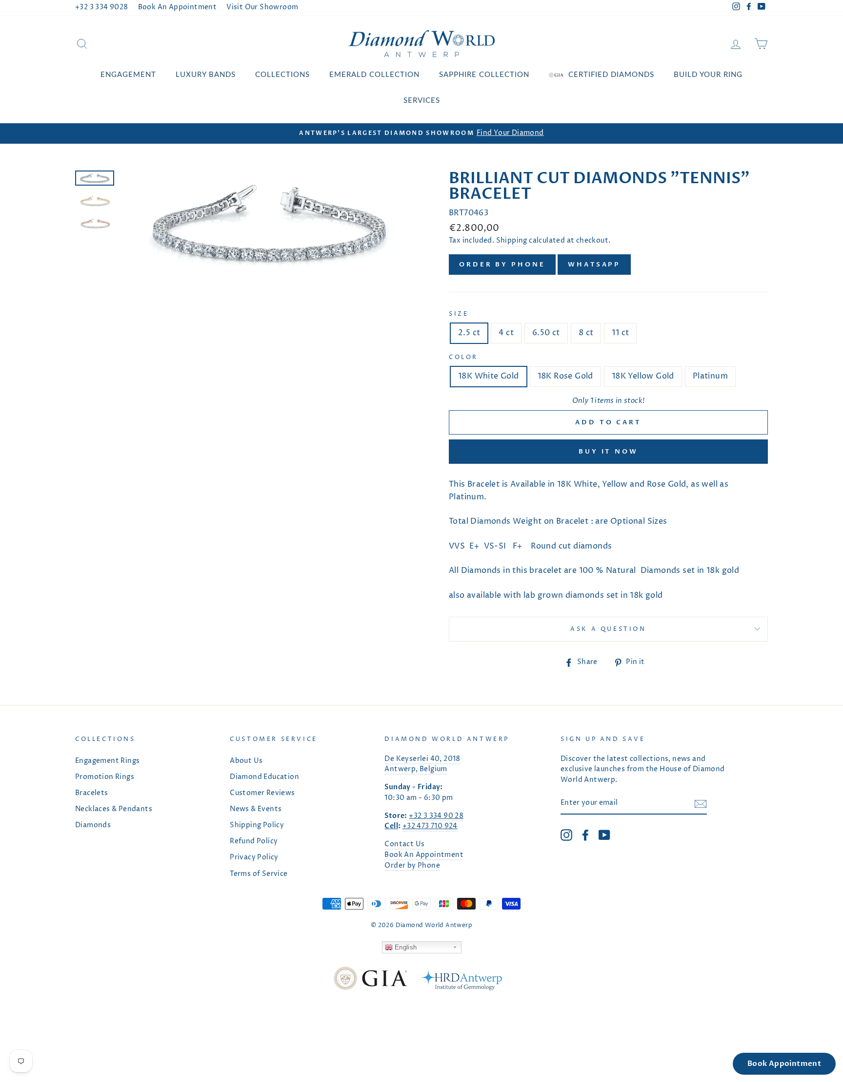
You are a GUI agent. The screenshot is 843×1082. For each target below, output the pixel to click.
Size (458, 314)
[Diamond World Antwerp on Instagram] (566, 835)
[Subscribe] (700, 803)
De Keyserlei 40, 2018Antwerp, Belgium (422, 764)
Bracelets (91, 793)
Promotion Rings (104, 777)
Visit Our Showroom (262, 7)
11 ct (620, 332)
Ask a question (608, 629)
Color (463, 357)
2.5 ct (469, 332)
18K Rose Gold (565, 376)
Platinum (710, 376)
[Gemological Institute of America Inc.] (370, 980)
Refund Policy (254, 841)
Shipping (511, 240)
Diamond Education (264, 777)
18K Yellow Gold (643, 376)
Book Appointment (784, 1063)
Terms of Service (258, 874)
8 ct (586, 332)
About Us (246, 761)
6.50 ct (546, 332)
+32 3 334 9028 (101, 7)
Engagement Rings (107, 761)
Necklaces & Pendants (113, 809)
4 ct (506, 332)
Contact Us (404, 844)
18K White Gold (488, 376)
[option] (421, 133)
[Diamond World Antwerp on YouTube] (604, 835)
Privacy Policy (254, 857)
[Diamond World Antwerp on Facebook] (585, 835)
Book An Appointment (177, 7)
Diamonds (93, 825)
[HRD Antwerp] (459, 980)
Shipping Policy (257, 825)
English (405, 947)
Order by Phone (502, 264)
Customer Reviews (262, 793)
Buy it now (608, 451)
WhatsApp (594, 264)
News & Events (255, 809)
